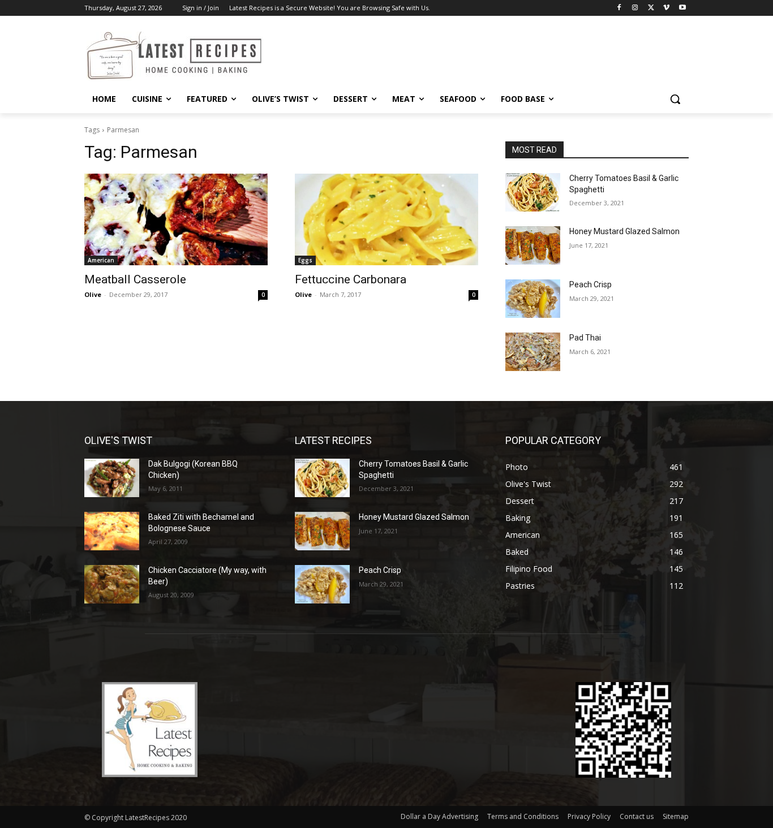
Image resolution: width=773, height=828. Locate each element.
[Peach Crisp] (532, 298)
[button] (675, 99)
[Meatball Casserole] (176, 219)
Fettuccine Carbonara (350, 279)
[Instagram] (635, 8)
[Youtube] (682, 8)
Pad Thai (585, 337)
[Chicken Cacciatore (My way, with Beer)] (111, 584)
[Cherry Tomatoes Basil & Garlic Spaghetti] (532, 192)
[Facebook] (619, 8)
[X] (651, 8)
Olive (92, 294)
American (101, 260)
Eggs (305, 260)
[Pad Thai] (532, 352)
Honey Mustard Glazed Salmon (624, 231)
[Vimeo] (666, 8)
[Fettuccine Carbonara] (386, 219)
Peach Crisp (590, 284)
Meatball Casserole (135, 279)
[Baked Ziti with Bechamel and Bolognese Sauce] (111, 531)
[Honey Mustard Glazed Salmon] (532, 245)
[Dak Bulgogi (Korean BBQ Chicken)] (111, 478)
